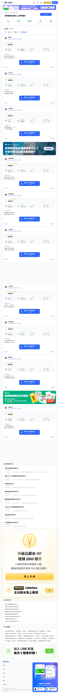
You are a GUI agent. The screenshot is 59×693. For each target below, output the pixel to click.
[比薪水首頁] (6, 661)
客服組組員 (11, 321)
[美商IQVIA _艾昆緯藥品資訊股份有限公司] (29, 477)
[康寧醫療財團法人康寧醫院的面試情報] (51, 21)
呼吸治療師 (11, 158)
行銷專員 (10, 108)
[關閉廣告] (55, 664)
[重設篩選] (5, 32)
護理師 (10, 37)
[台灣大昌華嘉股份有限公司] (29, 470)
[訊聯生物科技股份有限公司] (29, 493)
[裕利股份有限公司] (29, 485)
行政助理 (10, 229)
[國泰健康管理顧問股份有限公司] (29, 501)
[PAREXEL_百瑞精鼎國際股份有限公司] (29, 508)
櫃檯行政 (10, 407)
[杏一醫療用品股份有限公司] (29, 524)
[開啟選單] (2, 2)
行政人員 (10, 72)
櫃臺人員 (10, 357)
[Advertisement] (29, 273)
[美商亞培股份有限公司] (29, 516)
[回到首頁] (5, 12)
